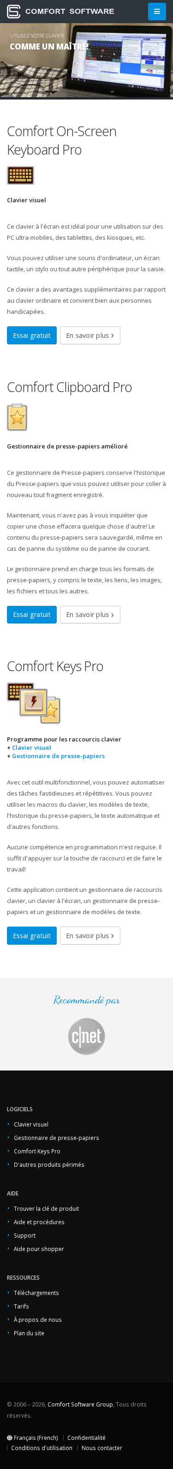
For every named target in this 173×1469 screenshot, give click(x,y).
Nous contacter (102, 1447)
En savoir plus (87, 335)
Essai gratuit (32, 335)
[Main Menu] (157, 12)
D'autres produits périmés (49, 1164)
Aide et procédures (39, 1222)
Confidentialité (86, 1437)
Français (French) (35, 1437)
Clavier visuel (31, 747)
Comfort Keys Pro (37, 1151)
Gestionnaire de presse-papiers (58, 756)
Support (25, 1235)
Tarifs (21, 1306)
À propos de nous (38, 1319)
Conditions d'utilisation (41, 1447)
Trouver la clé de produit (46, 1208)
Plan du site (29, 1333)
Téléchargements (36, 1292)
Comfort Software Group (80, 1404)
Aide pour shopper (39, 1248)
